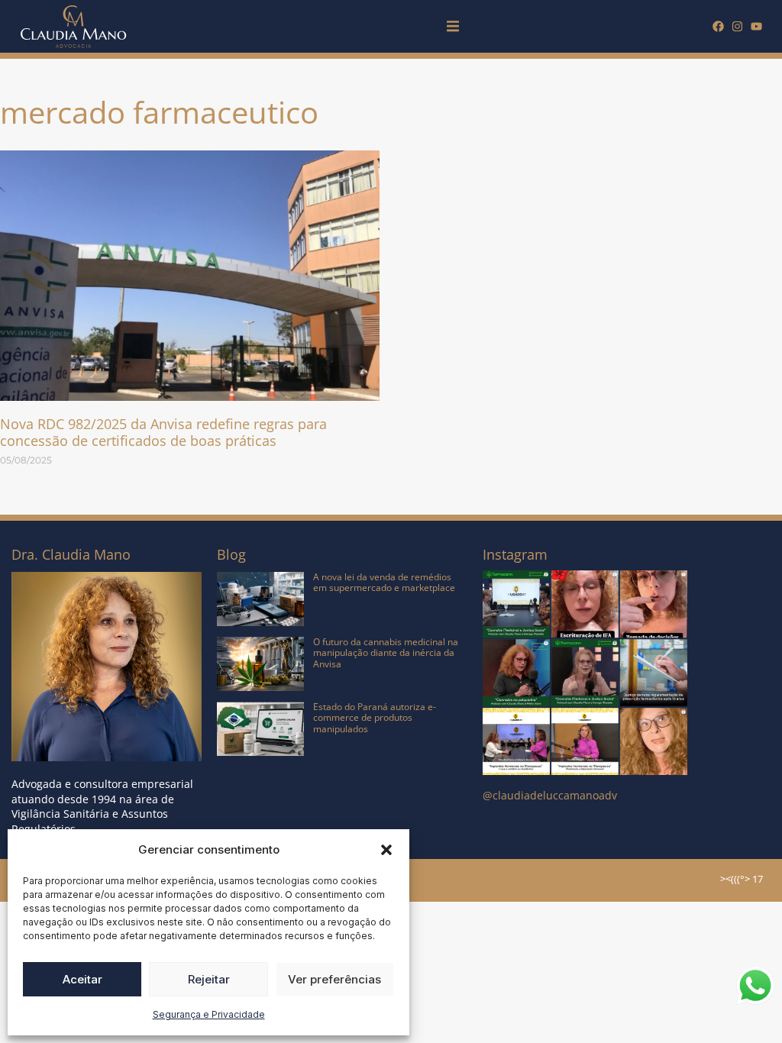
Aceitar (82, 979)
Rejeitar (209, 979)
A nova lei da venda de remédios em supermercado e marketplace (384, 582)
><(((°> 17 (741, 879)
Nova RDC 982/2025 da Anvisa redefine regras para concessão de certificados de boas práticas (163, 432)
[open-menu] (453, 28)
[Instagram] (737, 26)
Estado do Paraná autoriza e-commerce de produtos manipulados (374, 717)
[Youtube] (756, 26)
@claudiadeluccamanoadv (550, 795)
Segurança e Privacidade (209, 1014)
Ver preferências (334, 979)
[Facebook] (718, 26)
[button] (386, 849)
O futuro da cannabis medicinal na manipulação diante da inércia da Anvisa (385, 652)
